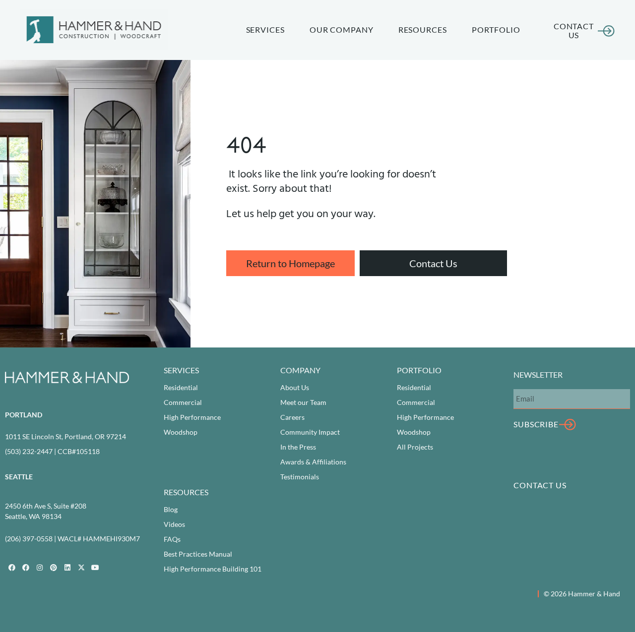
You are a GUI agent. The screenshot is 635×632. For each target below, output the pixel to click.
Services (265, 29)
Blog (171, 509)
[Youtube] (95, 568)
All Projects (415, 447)
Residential (181, 387)
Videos (174, 524)
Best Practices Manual (198, 554)
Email (522, 380)
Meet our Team (303, 402)
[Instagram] (40, 568)
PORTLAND (23, 414)
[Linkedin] (67, 568)
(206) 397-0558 (29, 538)
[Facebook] (12, 568)
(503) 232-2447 (29, 451)
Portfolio (496, 29)
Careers (292, 417)
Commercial (183, 402)
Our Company (342, 29)
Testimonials (299, 476)
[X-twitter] (81, 568)
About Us (294, 387)
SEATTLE (19, 476)
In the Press (298, 447)
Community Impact (310, 432)
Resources (422, 29)
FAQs (172, 539)
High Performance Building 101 (212, 569)
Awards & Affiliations (313, 462)
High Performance (192, 417)
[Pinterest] (54, 568)
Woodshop (180, 432)
